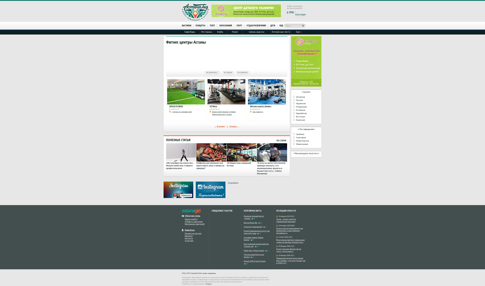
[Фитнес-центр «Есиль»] (267, 91)
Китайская (300, 110)
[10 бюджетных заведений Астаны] (241, 152)
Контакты (189, 238)
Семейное (300, 134)
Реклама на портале (193, 233)
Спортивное (301, 137)
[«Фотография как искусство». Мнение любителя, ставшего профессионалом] (181, 152)
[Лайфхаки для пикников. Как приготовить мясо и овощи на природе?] (211, 152)
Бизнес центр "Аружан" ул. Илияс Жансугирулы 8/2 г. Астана (224, 113)
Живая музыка (302, 144)
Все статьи (281, 140)
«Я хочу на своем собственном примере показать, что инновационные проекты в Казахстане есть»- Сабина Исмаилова (271, 168)
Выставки (186, 25)
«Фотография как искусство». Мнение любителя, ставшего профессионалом (180, 165)
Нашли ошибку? (191, 219)
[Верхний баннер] (246, 11)
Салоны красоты (256, 31)
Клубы (220, 31)
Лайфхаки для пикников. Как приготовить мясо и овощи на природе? (210, 165)
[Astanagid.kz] (195, 12)
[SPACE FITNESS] (186, 91)
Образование (225, 25)
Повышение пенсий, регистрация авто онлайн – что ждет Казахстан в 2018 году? (290, 260)
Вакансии (189, 236)
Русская (299, 100)
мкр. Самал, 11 (258, 112)
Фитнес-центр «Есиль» (260, 106)
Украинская (301, 103)
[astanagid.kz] (191, 211)
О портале (189, 240)
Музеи (235, 31)
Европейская (301, 113)
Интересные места (281, 31)
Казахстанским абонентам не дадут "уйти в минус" (288, 250)
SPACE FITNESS (176, 106)
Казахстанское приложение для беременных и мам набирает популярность (289, 230)
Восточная (300, 116)
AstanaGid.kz (233, 183)
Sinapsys (208, 284)
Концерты (200, 25)
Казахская (300, 120)
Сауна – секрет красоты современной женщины (286, 220)
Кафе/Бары (189, 31)
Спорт (239, 25)
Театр (212, 25)
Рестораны (206, 31)
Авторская (300, 97)
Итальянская (301, 107)
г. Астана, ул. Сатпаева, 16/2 (182, 112)
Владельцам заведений (194, 224)
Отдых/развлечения (256, 25)
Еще (281, 25)
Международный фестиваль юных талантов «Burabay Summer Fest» (290, 241)
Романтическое (302, 141)
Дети (272, 25)
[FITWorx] (226, 91)
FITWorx (213, 106)
